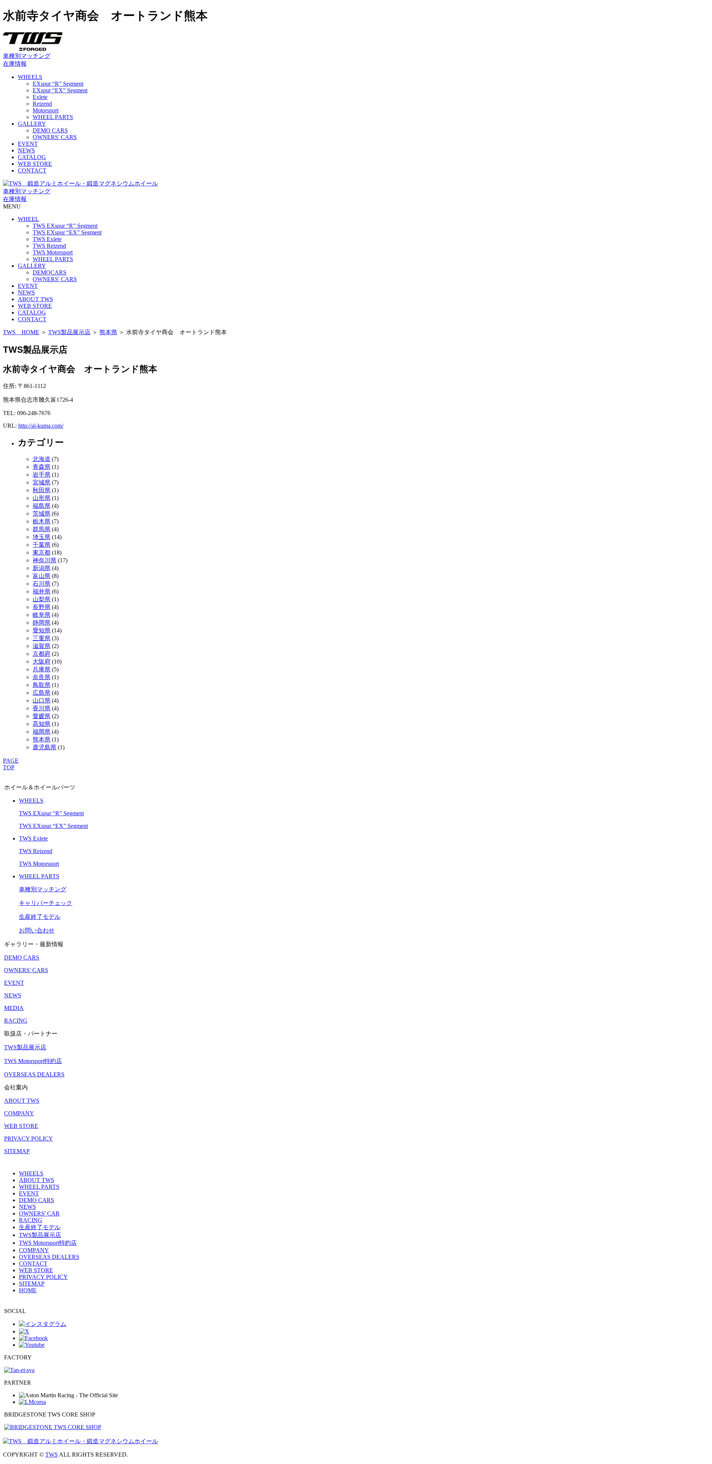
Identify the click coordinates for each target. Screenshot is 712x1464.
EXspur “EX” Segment (60, 90)
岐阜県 (41, 615)
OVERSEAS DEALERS (34, 1074)
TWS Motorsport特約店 (33, 1061)
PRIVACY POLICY (28, 1138)
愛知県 (41, 630)
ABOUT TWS (35, 299)
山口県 (41, 700)
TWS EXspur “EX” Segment (67, 232)
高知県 (41, 724)
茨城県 (41, 513)
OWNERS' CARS (55, 137)
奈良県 (41, 677)
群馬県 (41, 529)
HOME (28, 1290)
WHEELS (30, 77)
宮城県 (41, 482)
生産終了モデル (39, 917)
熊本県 (108, 332)
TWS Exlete (47, 239)
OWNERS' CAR (39, 1213)
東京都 (41, 552)
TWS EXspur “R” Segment (65, 226)
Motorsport (46, 110)
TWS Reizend (49, 246)
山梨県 (41, 599)
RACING (15, 1020)
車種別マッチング (26, 56)
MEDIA (14, 1008)
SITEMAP (17, 1151)
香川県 (41, 708)
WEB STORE (35, 164)
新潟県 (41, 568)
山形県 (41, 498)
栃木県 (41, 521)
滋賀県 (41, 646)
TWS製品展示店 (69, 332)
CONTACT (32, 170)
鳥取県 (41, 685)
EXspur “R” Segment (58, 83)
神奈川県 (44, 560)
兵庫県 (41, 669)
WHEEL (28, 219)
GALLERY (32, 124)
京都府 (41, 654)
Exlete (40, 97)
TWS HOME (21, 332)
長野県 (41, 607)
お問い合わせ (37, 930)
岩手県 (41, 474)
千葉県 (41, 545)
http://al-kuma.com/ (40, 425)
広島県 (41, 693)
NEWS (26, 150)
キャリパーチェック (45, 903)
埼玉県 (41, 537)
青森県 (41, 467)
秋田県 (41, 490)
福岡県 (41, 731)
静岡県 (41, 622)
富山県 (41, 576)
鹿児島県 (44, 747)
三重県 (41, 638)
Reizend (42, 104)
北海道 (41, 459)
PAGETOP (11, 763)
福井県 (41, 591)
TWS (51, 1454)
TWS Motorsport (53, 252)
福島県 (41, 506)
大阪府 (41, 661)
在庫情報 (15, 63)
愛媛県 (41, 716)
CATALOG (32, 157)
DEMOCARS (49, 272)
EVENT (28, 144)
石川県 (41, 583)
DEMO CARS (50, 130)
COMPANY (19, 1113)
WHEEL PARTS (53, 117)
